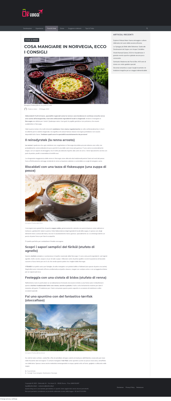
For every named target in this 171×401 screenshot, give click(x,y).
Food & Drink (51, 28)
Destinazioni (27, 28)
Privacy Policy (130, 387)
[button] (147, 28)
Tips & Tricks (89, 28)
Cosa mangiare (37, 373)
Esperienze (39, 28)
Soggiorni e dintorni (74, 28)
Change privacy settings (8, 399)
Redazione (139, 387)
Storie (62, 28)
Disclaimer (120, 387)
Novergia (54, 373)
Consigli (29, 373)
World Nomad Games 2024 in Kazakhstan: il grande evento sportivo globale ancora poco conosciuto (128, 55)
